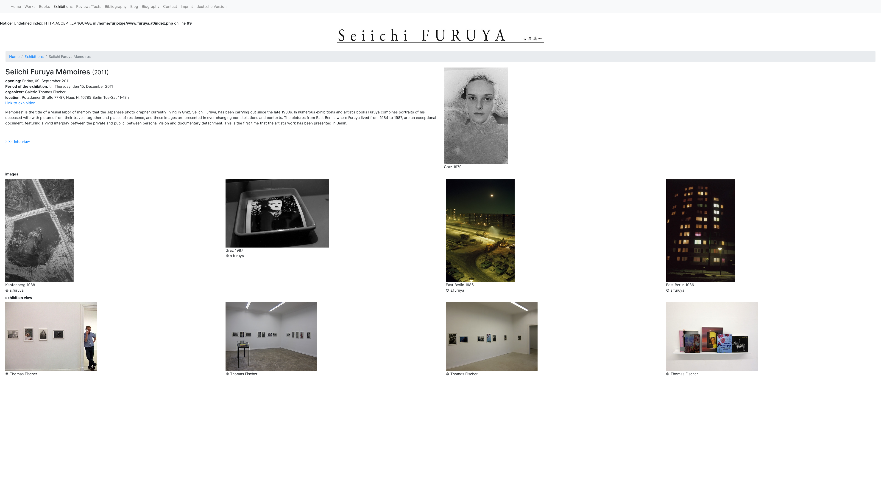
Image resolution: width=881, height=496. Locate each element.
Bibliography (116, 6)
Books (44, 6)
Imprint (187, 6)
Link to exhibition (20, 103)
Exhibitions (63, 6)
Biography (150, 6)
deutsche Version (211, 6)
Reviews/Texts (88, 6)
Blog (134, 6)
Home (16, 6)
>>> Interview (17, 141)
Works (30, 6)
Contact (170, 6)
